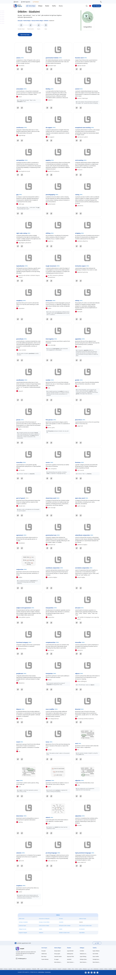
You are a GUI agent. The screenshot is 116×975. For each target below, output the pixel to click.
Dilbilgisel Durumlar (22, 929)
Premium (36, 1)
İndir (98, 943)
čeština (105, 968)
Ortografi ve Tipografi (23, 932)
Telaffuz (95, 947)
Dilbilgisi (82, 947)
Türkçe (14, 968)
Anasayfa (20, 20)
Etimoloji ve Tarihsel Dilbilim (44, 922)
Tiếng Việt (34, 968)
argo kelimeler (70, 950)
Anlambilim (61, 922)
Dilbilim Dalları (21, 918)
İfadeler (69, 947)
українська (28, 968)
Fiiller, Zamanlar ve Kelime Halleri (85, 925)
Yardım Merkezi (44, 959)
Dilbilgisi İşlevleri (83, 959)
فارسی (50, 968)
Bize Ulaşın (43, 956)
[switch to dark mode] (101, 1)
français (5, 968)
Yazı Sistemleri (82, 929)
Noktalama (41, 932)
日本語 (69, 968)
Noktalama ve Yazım (83, 953)
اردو (88, 968)
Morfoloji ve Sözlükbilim (23, 922)
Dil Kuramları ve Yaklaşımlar (44, 918)
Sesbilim (40, 929)
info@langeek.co (22, 958)
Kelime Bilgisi (27, 20)
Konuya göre (57, 953)
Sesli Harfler (95, 953)
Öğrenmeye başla (24, 34)
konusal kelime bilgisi (37, 20)
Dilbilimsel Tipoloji (82, 918)
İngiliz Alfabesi (96, 950)
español (10, 968)
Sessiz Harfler (96, 956)
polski (80, 968)
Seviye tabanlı (57, 950)
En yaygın (56, 959)
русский (23, 968)
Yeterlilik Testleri (58, 956)
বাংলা (91, 968)
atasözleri (69, 959)
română (110, 968)
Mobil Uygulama (26, 1)
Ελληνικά (84, 968)
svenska (101, 968)
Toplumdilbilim (82, 932)
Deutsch (59, 968)
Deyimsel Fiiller (70, 956)
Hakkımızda (44, 953)
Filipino (45, 968)
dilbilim (46, 20)
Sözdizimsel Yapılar (22, 925)
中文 (73, 968)
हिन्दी (38, 968)
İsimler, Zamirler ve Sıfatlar (44, 925)
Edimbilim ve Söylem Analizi (64, 932)
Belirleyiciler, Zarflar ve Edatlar (64, 925)
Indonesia (54, 968)
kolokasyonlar (70, 953)
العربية (42, 968)
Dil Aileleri (61, 918)
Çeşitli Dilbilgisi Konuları (83, 956)
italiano (18, 968)
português (64, 968)
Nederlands (96, 968)
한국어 (76, 968)
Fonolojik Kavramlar (96, 959)
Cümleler (82, 950)
